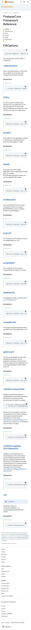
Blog (2, 569)
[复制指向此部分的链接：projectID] (12, 233)
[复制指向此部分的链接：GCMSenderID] (17, 200)
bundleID (7, 133)
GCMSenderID (9, 200)
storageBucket (9, 322)
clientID (6, 164)
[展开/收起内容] (10, 29)
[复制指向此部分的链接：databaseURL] (16, 293)
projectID (7, 233)
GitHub (3, 562)
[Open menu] (2, 2)
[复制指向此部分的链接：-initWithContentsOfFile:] (26, 389)
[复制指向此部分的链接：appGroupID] (15, 352)
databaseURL (9, 292)
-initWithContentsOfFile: (14, 389)
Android (3, 606)
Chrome (3, 608)
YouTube (3, 576)
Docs (10, 12)
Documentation (7, 7)
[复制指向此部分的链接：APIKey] (11, 98)
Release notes (4, 591)
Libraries (3, 559)
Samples (3, 557)
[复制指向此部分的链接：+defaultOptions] (19, 66)
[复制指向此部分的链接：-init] (8, 495)
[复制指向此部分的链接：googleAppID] (16, 263)
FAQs (2, 593)
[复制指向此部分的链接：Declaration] (13, 79)
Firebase (5, 12)
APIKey (6, 97)
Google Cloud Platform (7, 613)
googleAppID (9, 263)
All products (4, 616)
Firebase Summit (5, 571)
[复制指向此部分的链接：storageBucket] (17, 322)
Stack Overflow (5, 585)
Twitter (3, 574)
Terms (2, 622)
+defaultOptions (10, 66)
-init (5, 495)
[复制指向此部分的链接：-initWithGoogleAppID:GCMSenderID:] (20, 449)
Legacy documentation (7, 596)
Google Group (5, 588)
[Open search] (21, 2)
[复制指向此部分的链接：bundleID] (12, 133)
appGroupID (8, 352)
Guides (3, 552)
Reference (16, 12)
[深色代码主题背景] (26, 50)
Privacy (7, 622)
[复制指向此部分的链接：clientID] (11, 164)
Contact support (5, 583)
